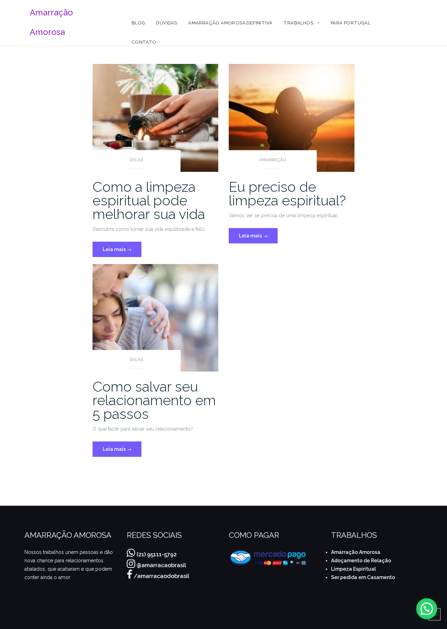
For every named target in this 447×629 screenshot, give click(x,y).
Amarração (272, 160)
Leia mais (122, 247)
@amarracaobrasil (161, 565)
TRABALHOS (298, 22)
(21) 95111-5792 (157, 554)
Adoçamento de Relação (361, 560)
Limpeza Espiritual (353, 569)
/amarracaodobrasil (161, 576)
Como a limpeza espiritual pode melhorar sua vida (149, 200)
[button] (426, 608)
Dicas (136, 160)
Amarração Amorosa (355, 552)
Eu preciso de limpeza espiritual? (287, 193)
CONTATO (144, 42)
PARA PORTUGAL (351, 22)
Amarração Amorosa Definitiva (230, 22)
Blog (138, 22)
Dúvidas (166, 22)
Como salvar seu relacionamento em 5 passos (154, 400)
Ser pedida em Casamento (363, 577)
